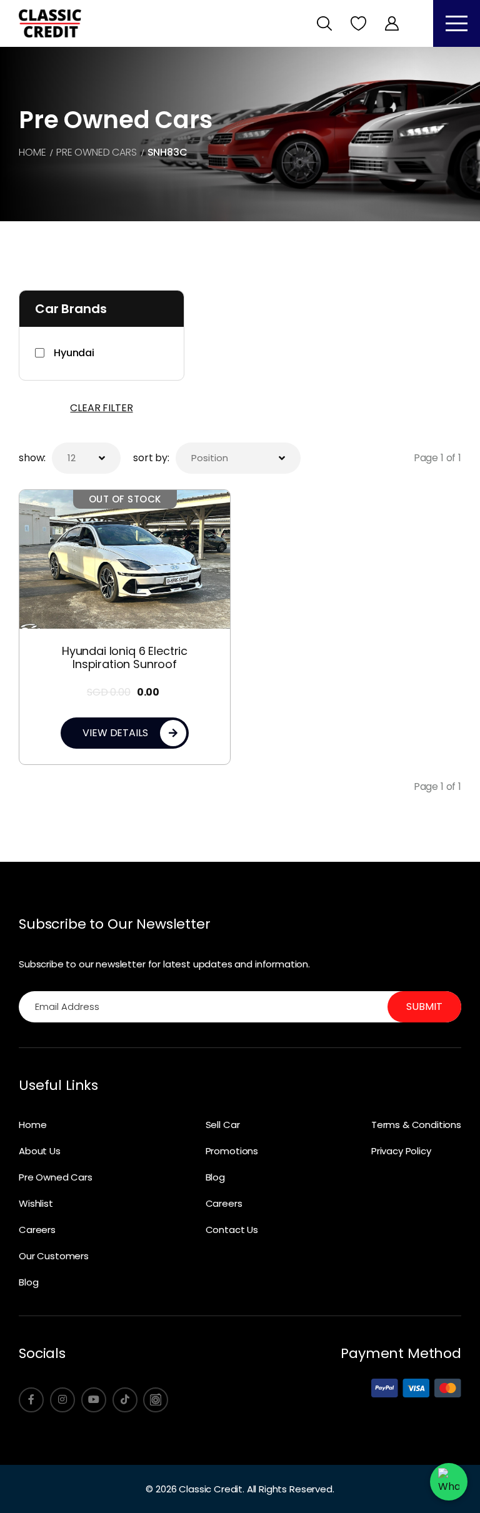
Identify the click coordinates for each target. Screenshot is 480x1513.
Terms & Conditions (416, 1124)
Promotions (232, 1150)
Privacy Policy (401, 1150)
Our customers (54, 1255)
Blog (28, 1282)
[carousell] (155, 1399)
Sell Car (223, 1124)
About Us (40, 1150)
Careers (37, 1229)
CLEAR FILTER (101, 408)
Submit (424, 1006)
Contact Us (232, 1229)
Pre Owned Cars (55, 1177)
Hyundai (74, 353)
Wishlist (36, 1203)
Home (32, 1124)
